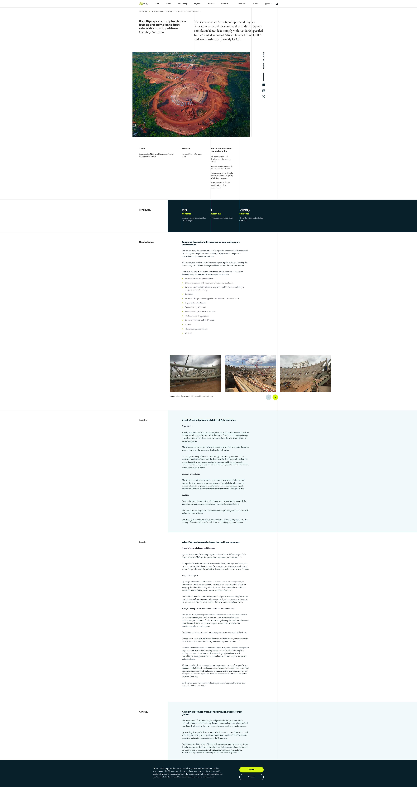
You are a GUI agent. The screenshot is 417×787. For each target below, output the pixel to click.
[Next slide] (275, 397)
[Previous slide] (268, 397)
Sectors (168, 3)
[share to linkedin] (263, 91)
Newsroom (242, 3)
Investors (224, 3)
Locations (210, 3)
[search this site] (277, 3)
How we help (182, 3)
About (157, 3)
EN (268, 4)
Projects (197, 3)
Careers (255, 3)
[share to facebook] (263, 85)
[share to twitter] (263, 96)
